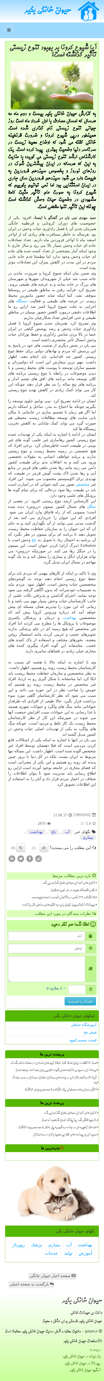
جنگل (91, 507)
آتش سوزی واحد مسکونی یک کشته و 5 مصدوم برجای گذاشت (61, 1090)
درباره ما (95, 1350)
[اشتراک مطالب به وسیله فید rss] (12, 858)
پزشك (36, 1244)
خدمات (51, 1253)
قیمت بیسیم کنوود (83, 1040)
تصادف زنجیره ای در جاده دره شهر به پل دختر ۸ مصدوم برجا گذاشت (57, 1127)
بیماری (88, 837)
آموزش (85, 1253)
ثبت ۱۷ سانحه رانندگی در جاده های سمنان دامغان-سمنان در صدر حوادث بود (54, 1080)
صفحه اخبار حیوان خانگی (51, 1276)
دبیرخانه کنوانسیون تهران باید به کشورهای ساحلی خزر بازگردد (58, 905)
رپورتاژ (18, 1244)
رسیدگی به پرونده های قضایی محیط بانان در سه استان (65, 1135)
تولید (68, 1253)
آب (67, 832)
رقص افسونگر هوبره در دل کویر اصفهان (73, 890)
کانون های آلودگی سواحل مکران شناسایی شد (68, 883)
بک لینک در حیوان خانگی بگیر (82, 1356)
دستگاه (22, 301)
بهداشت (69, 618)
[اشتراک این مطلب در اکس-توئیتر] (21, 858)
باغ (34, 540)
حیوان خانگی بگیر (47, 11)
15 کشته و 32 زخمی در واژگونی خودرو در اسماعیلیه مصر (63, 897)
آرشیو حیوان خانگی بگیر (85, 1370)
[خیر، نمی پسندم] (20, 848)
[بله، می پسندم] (44, 848)
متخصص (83, 484)
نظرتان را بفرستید (80, 1001)
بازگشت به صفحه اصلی (30, 1284)
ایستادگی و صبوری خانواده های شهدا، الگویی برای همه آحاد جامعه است (56, 1070)
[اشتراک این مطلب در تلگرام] (38, 858)
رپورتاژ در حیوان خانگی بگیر (83, 1363)
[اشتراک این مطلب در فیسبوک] (30, 858)
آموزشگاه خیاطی (84, 1025)
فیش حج (90, 1032)
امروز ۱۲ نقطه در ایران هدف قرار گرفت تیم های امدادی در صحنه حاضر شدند (53, 1063)
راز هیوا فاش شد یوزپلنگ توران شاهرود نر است (69, 1120)
